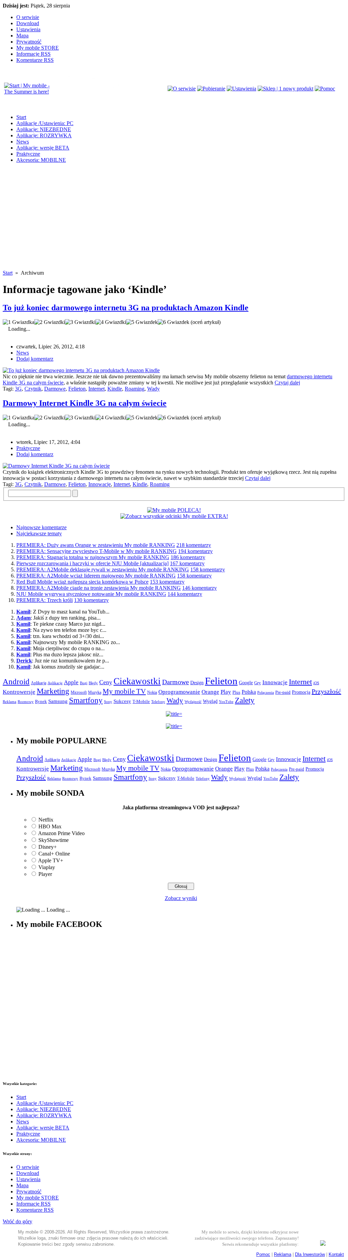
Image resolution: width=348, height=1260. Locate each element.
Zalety (245, 700)
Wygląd (210, 701)
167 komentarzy (187, 563)
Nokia (152, 692)
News (22, 141)
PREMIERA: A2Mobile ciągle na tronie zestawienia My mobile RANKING (98, 588)
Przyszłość (326, 691)
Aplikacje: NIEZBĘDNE (43, 129)
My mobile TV (124, 691)
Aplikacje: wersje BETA (42, 148)
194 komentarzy (195, 551)
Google (246, 682)
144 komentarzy (185, 594)
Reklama (9, 702)
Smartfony (86, 700)
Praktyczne (28, 154)
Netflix (45, 820)
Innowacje (99, 484)
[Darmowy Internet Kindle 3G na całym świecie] (56, 466)
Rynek (41, 701)
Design (197, 682)
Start (21, 117)
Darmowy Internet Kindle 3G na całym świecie (85, 403)
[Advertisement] (174, 222)
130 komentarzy (91, 600)
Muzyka (94, 692)
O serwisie (27, 17)
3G (18, 389)
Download (27, 23)
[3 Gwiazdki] (80, 322)
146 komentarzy (199, 588)
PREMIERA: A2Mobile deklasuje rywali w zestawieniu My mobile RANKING (102, 569)
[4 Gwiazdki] (110, 322)
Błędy (93, 683)
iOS (316, 683)
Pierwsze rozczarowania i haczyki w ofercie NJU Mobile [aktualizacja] (92, 563)
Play (226, 691)
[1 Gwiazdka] (18, 322)
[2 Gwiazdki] (49, 322)
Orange (210, 692)
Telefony (158, 702)
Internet (96, 389)
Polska (249, 692)
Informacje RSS (33, 54)
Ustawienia (28, 29)
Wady (153, 389)
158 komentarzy (207, 569)
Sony (108, 702)
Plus (236, 692)
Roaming (134, 389)
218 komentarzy (193, 545)
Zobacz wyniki (181, 898)
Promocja (301, 692)
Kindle (114, 389)
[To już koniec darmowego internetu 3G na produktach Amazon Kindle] (81, 370)
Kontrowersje (19, 691)
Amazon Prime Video (61, 833)
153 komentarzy (167, 582)
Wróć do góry (17, 1221)
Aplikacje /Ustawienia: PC (44, 123)
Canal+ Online (54, 854)
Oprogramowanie (179, 692)
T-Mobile (141, 701)
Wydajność (193, 702)
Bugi (83, 683)
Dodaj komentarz (34, 359)
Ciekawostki (137, 681)
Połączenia (265, 692)
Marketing (53, 691)
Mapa (22, 35)
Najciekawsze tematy (39, 533)
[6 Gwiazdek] (173, 322)
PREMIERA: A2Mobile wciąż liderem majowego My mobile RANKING (96, 576)
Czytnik (32, 389)
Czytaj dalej (287, 382)
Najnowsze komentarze (41, 527)
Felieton (77, 389)
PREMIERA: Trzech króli (44, 600)
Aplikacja (38, 682)
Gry (257, 682)
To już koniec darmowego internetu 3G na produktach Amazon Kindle (125, 307)
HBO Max (50, 826)
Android (16, 681)
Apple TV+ (50, 860)
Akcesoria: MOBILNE (41, 160)
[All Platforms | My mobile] (323, 1244)
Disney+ (47, 847)
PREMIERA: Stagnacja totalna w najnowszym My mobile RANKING (92, 557)
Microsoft (79, 692)
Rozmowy (26, 702)
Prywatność (28, 42)
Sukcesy (122, 701)
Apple (71, 682)
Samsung (58, 701)
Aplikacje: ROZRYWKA (44, 135)
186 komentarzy (188, 557)
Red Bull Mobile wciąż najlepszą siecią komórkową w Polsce (82, 582)
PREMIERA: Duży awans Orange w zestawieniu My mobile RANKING (95, 545)
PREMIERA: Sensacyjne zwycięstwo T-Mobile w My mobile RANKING (96, 551)
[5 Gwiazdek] (142, 322)
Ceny (105, 682)
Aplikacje (55, 683)
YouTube (226, 702)
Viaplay (46, 867)
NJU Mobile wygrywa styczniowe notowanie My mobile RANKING (91, 594)
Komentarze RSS (35, 60)
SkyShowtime (53, 840)
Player (45, 874)
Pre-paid (283, 692)
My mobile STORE (37, 48)
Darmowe (55, 389)
